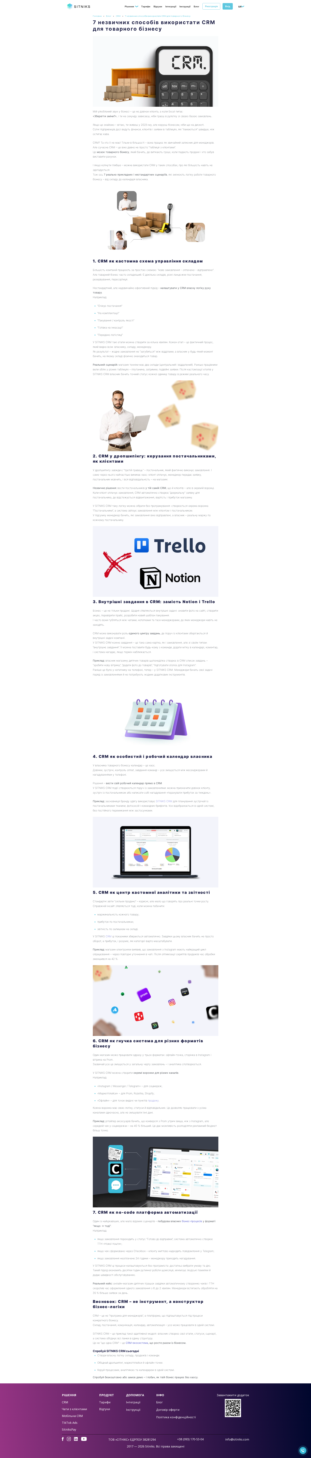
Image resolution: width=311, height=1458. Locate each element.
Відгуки (158, 6)
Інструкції (184, 6)
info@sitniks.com (237, 1439)
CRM (118, 16)
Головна (97, 16)
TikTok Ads (69, 1423)
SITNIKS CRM (164, 801)
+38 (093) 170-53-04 (190, 1439)
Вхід (227, 6)
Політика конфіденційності (176, 1417)
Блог (196, 6)
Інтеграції (170, 6)
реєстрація (211, 6)
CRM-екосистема (137, 1342)
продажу (153, 1100)
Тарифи (145, 6)
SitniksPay (69, 1429)
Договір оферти (167, 1410)
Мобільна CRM (72, 1416)
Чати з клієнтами (74, 1409)
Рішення (129, 6)
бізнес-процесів (192, 1221)
